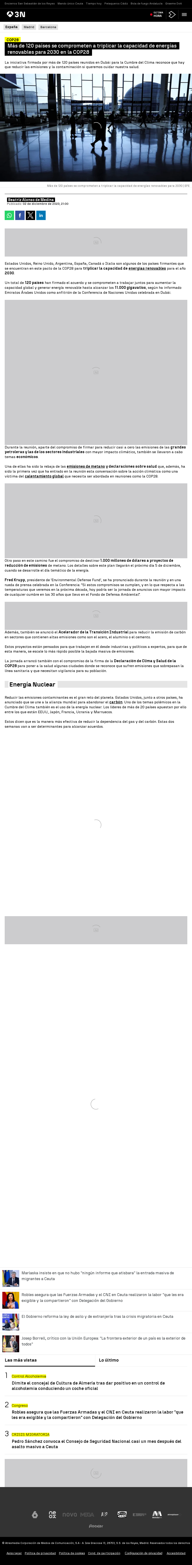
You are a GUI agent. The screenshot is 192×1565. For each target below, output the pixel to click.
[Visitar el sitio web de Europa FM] (140, 1514)
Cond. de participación (104, 1553)
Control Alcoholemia (29, 1376)
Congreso (20, 1405)
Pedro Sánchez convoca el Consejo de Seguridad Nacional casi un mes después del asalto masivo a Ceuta (96, 1444)
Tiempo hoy (94, 3)
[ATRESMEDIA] (96, 1500)
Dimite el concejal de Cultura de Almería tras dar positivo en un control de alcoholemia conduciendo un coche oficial (88, 1385)
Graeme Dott (173, 3)
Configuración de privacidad (143, 1553)
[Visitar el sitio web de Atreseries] (105, 1514)
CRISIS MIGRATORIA (30, 1434)
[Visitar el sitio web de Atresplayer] (175, 1514)
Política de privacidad (40, 1553)
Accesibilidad (176, 1553)
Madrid (29, 27)
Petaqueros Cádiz (116, 3)
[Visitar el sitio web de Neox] (52, 1514)
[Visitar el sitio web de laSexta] (35, 1514)
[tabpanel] (96, 1410)
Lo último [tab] (109, 1360)
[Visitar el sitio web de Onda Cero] (122, 1514)
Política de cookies (72, 1553)
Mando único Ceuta (70, 3)
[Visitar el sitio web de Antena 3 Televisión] (17, 1514)
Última (158, 14)
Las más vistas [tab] (21, 1360)
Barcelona (48, 27)
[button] (184, 14)
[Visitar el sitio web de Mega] (87, 1514)
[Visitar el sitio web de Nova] (70, 1514)
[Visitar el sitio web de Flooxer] (96, 1526)
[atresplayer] (172, 14)
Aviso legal (14, 1553)
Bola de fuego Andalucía (146, 3)
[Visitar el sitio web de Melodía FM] (157, 1514)
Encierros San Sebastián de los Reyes (30, 3)
